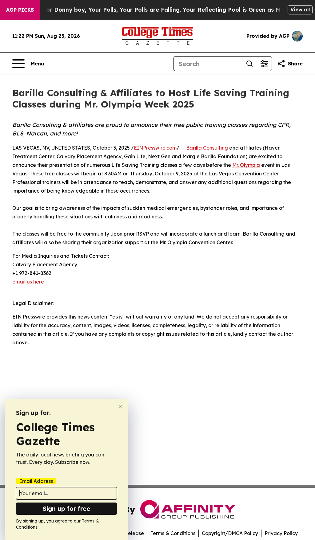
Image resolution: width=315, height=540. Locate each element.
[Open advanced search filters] (264, 64)
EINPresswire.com (155, 148)
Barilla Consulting (207, 148)
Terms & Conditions (172, 533)
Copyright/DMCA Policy (230, 533)
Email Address (36, 481)
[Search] (249, 64)
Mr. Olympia (246, 165)
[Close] (120, 406)
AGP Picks (20, 10)
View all (300, 9)
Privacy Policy (281, 533)
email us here (28, 282)
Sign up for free (66, 508)
